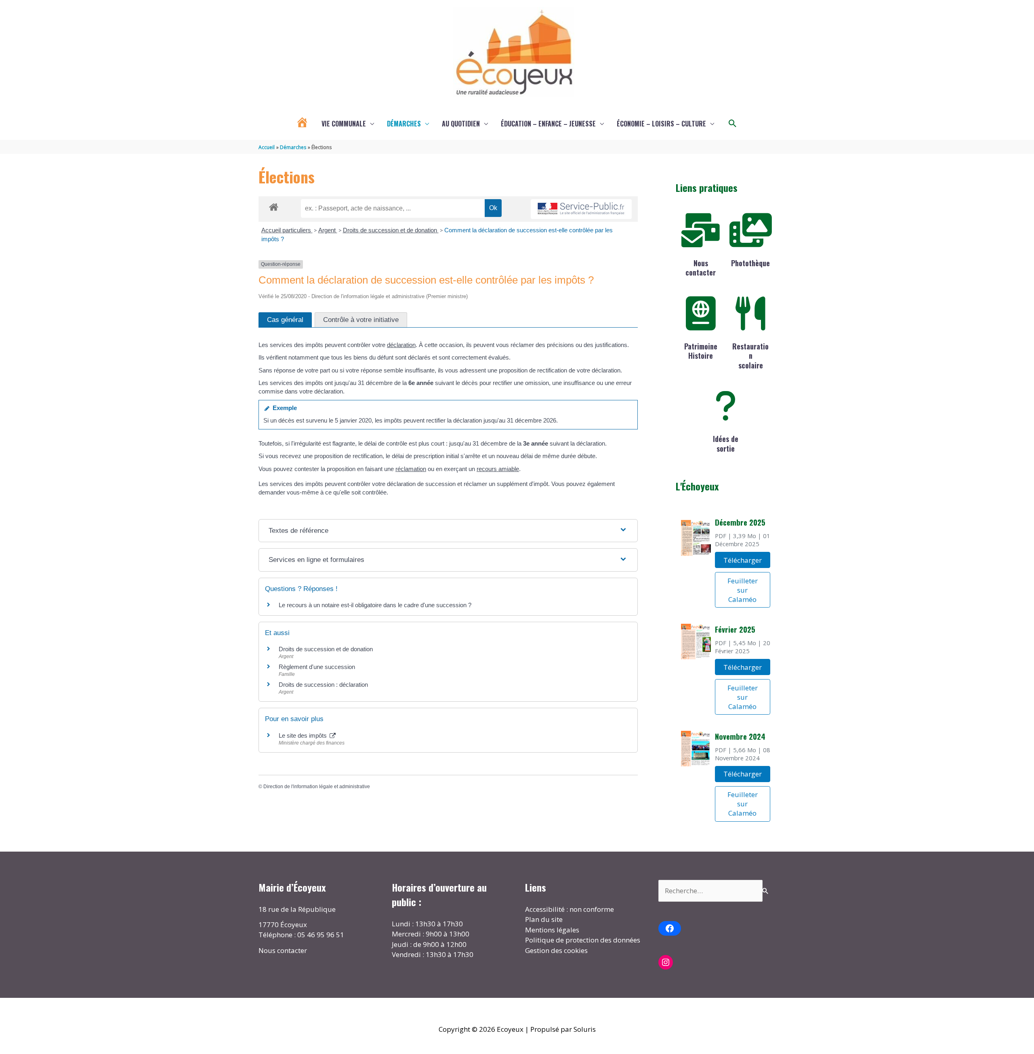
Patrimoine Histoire (700, 351)
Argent (327, 230)
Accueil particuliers (287, 230)
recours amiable (498, 468)
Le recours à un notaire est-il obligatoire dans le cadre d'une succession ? (375, 605)
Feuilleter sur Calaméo (742, 590)
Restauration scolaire (750, 355)
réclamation (410, 468)
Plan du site (544, 919)
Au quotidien (461, 123)
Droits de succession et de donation (391, 230)
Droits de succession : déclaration (323, 684)
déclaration (401, 344)
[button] (732, 123)
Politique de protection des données (582, 940)
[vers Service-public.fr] (581, 209)
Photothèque (750, 263)
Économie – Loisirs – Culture (661, 123)
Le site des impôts (303, 735)
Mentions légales (552, 929)
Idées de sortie (725, 443)
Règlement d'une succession (317, 666)
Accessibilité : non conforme (569, 909)
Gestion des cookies (556, 950)
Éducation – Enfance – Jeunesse (548, 123)
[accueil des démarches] (274, 205)
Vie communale (344, 123)
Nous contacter (700, 268)
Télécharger (742, 560)
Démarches (404, 123)
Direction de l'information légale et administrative (316, 786)
